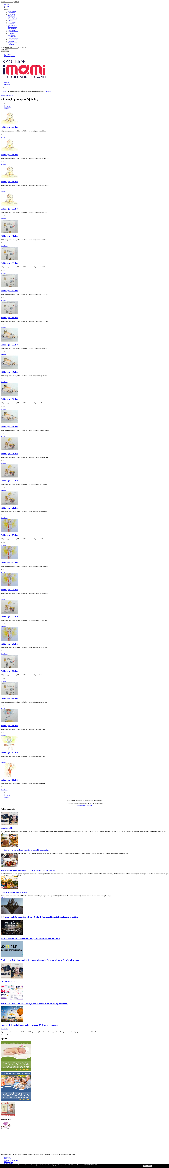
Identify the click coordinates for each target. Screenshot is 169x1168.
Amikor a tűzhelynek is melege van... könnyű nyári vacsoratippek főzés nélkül (29, 870)
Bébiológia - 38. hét (9, 181)
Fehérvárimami (12, 22)
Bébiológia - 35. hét (9, 263)
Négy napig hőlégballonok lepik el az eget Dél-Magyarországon (29, 1025)
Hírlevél (6, 4)
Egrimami (10, 20)
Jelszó (3, 49)
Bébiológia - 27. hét (9, 481)
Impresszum (7, 1158)
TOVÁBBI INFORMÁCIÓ (90, 1165)
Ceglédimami (11, 12)
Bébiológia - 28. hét (9, 453)
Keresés (6, 82)
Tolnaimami (11, 41)
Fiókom (6, 8)
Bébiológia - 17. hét (9, 753)
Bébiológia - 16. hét (9, 780)
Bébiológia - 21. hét (9, 644)
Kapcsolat (7, 1157)
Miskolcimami (12, 28)
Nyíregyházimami (13, 31)
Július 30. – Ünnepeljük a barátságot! (14, 892)
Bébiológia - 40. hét (9, 127)
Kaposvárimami (12, 25)
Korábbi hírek (4, 1029)
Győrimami (11, 23)
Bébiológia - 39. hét (9, 154)
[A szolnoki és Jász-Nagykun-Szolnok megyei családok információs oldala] (24, 79)
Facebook (7, 84)
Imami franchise (8, 1163)
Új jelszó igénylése (9, 56)
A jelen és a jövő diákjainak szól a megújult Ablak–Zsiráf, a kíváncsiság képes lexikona (40, 960)
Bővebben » (4, 137)
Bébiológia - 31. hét (9, 372)
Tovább (3, 897)
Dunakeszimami (12, 19)
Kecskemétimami (12, 27)
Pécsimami (11, 33)
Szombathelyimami (13, 38)
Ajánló (26, 91)
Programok (11, 91)
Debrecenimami (12, 17)
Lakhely (6, 9)
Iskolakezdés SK (6, 828)
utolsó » (6, 108)
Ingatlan (48, 91)
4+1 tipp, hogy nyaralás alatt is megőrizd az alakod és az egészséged (25, 850)
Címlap (4, 91)
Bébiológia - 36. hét (9, 236)
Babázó (38, 91)
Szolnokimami (12, 36)
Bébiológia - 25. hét (9, 535)
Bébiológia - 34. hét (9, 290)
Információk (17, 91)
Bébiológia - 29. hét (9, 426)
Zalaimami (11, 44)
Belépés (6, 6)
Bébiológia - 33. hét (9, 317)
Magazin (34, 91)
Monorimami (11, 30)
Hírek (22, 91)
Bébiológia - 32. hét (9, 345)
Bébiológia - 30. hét (9, 399)
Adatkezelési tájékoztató (11, 1160)
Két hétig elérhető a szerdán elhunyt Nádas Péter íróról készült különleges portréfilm (39, 917)
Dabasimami (11, 16)
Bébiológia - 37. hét (9, 209)
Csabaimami (11, 14)
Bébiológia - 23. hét (9, 589)
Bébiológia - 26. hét (9, 508)
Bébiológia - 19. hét (9, 698)
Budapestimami (12, 11)
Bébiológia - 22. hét (9, 617)
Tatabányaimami (12, 39)
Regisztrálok (7, 54)
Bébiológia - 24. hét (9, 562)
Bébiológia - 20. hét (9, 671)
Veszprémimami (12, 43)
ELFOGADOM (147, 1166)
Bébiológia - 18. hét (9, 725)
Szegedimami (11, 35)
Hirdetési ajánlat (8, 1162)
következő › (7, 107)
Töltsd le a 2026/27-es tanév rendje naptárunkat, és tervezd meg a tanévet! (34, 1003)
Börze (30, 91)
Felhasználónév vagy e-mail (9, 47)
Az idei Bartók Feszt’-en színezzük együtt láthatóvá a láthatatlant (30, 938)
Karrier (43, 91)
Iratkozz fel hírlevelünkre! (84, 805)
